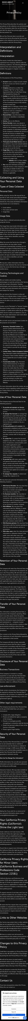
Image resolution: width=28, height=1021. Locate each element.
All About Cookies (10, 317)
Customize (13, 1009)
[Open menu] (22, 3)
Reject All (14, 1012)
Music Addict (7, 2)
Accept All (13, 1014)
